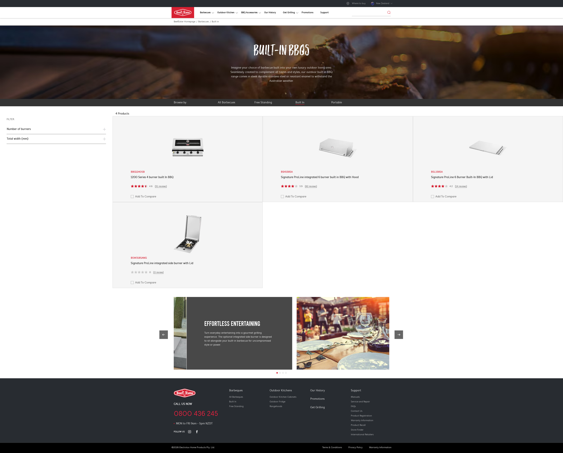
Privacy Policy (355, 447)
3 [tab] (285, 372)
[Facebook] (198, 431)
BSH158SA (287, 172)
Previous (163, 334)
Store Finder (357, 430)
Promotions (317, 399)
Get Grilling (317, 407)
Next (399, 334)
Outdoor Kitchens (281, 390)
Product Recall (358, 425)
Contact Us (356, 411)
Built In (232, 402)
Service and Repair (360, 402)
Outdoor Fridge (277, 402)
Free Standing (236, 406)
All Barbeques (236, 397)
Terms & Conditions (332, 447)
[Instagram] (191, 431)
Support (356, 390)
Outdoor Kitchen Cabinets (283, 397)
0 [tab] (277, 372)
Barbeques (236, 390)
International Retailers (362, 434)
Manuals (355, 397)
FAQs (353, 406)
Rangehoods (276, 406)
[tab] (308, 412)
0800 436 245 (196, 414)
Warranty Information (362, 420)
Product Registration (361, 416)
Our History (317, 390)
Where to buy (359, 3)
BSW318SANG (139, 258)
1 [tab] (280, 372)
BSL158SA (437, 172)
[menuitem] (205, 12)
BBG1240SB (138, 172)
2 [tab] (283, 372)
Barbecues (203, 22)
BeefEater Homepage (184, 22)
